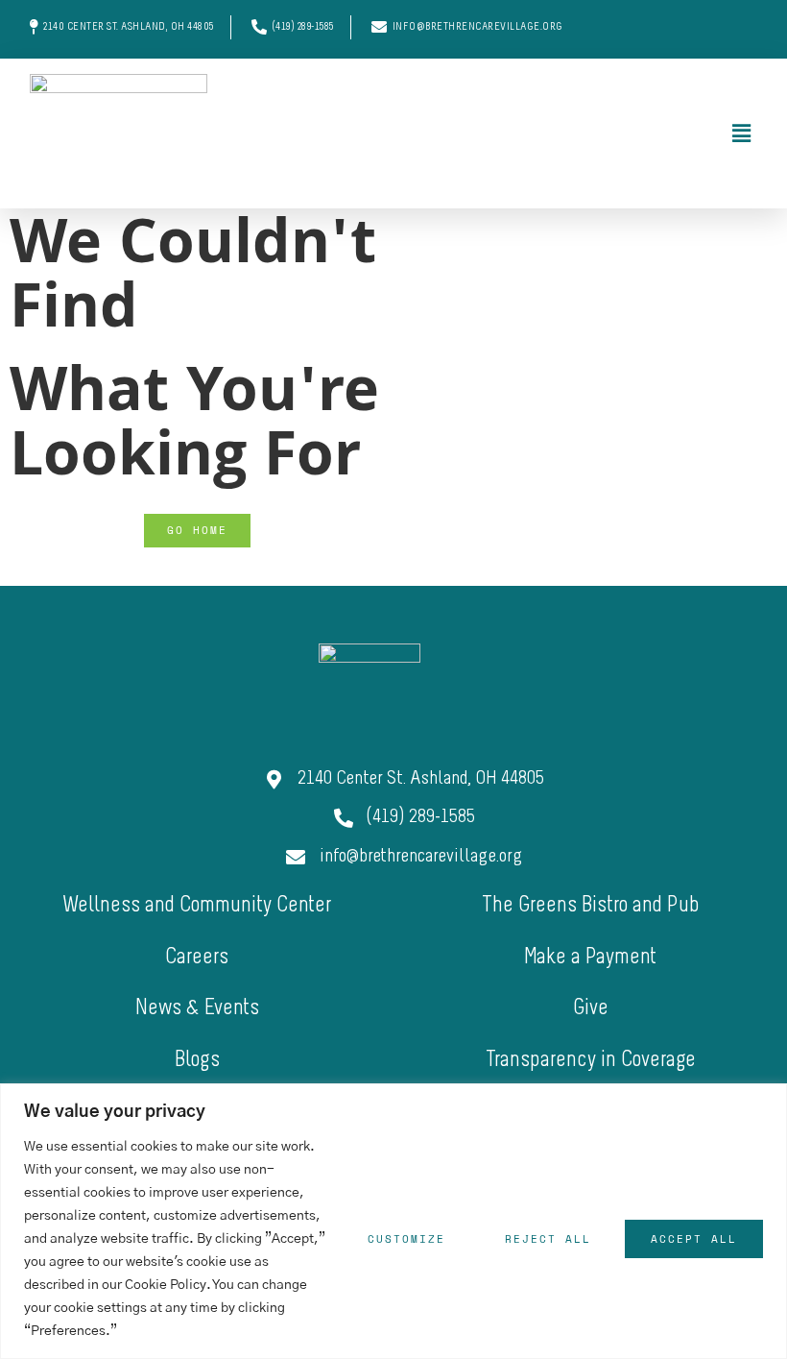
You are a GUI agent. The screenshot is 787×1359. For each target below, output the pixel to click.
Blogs (197, 1061)
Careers (196, 958)
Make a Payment (590, 958)
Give (590, 1009)
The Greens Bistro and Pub (591, 906)
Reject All (548, 1239)
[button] (502, 133)
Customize (406, 1239)
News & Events (197, 1009)
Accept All (694, 1239)
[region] (393, 1221)
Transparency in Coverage (591, 1061)
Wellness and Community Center (196, 906)
